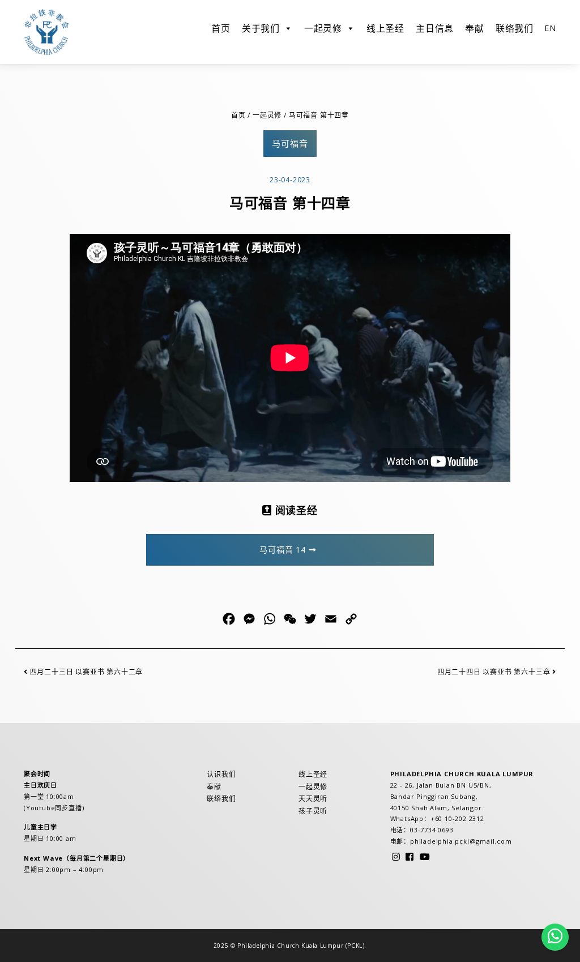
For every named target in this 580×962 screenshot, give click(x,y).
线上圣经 (385, 28)
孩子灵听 (312, 811)
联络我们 (515, 28)
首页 (221, 28)
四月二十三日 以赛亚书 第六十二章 (85, 672)
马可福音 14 (283, 549)
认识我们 (221, 774)
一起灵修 (267, 115)
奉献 (474, 28)
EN (550, 28)
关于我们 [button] (261, 28)
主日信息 (435, 28)
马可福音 (290, 143)
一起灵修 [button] (323, 28)
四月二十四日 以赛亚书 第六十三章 (494, 672)
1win (1, 64)
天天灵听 (312, 798)
